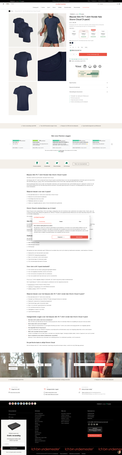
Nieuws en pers (38, 439)
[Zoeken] (98, 4)
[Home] (3, 4)
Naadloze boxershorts (66, 416)
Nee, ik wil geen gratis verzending (13, 452)
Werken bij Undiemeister (40, 440)
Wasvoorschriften (39, 421)
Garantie (37, 429)
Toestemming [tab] (42, 221)
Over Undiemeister (39, 413)
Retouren (37, 428)
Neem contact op (86, 392)
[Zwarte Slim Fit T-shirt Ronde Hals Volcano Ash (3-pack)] (70, 43)
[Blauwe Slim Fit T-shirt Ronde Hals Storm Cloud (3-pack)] (72, 43)
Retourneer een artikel (15, 392)
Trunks (11, 417)
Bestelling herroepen (95, 435)
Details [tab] (61, 221)
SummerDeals (86, 7)
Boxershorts (31, 284)
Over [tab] (80, 221)
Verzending (37, 424)
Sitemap (83, 453)
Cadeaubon (94, 1)
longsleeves (37, 286)
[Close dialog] (3, 421)
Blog (89, 1)
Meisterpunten (38, 432)
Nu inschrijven (13, 448)
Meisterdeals (77, 7)
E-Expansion (55, 453)
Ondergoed (35, 7)
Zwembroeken (67, 7)
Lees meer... (71, 28)
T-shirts (43, 7)
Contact (37, 442)
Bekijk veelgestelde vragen (51, 392)
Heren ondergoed (65, 423)
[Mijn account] (117, 4)
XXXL (86, 47)
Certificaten (37, 418)
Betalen (36, 426)
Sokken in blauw (32, 288)
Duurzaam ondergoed (66, 413)
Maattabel (37, 420)
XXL (82, 47)
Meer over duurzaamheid (81, 164)
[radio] (74, 34)
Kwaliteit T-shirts (65, 418)
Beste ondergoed (65, 421)
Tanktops (30, 286)
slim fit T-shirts (37, 181)
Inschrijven (109, 364)
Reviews (36, 431)
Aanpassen (60, 237)
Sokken (60, 7)
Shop (12, 11)
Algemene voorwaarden (74, 453)
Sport (48, 7)
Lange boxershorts (65, 420)
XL (78, 47)
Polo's (54, 7)
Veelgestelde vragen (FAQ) (41, 437)
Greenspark (37, 434)
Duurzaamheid (38, 416)
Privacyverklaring (63, 453)
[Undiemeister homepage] (61, 4)
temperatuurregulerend (40, 255)
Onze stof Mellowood (39, 415)
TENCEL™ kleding (65, 415)
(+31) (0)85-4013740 (93, 422)
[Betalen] (22, 403)
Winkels (36, 423)
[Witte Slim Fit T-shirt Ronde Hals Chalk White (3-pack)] (74, 43)
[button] (119, 4)
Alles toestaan (79, 237)
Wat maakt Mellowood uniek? (52, 394)
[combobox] (107, 4)
